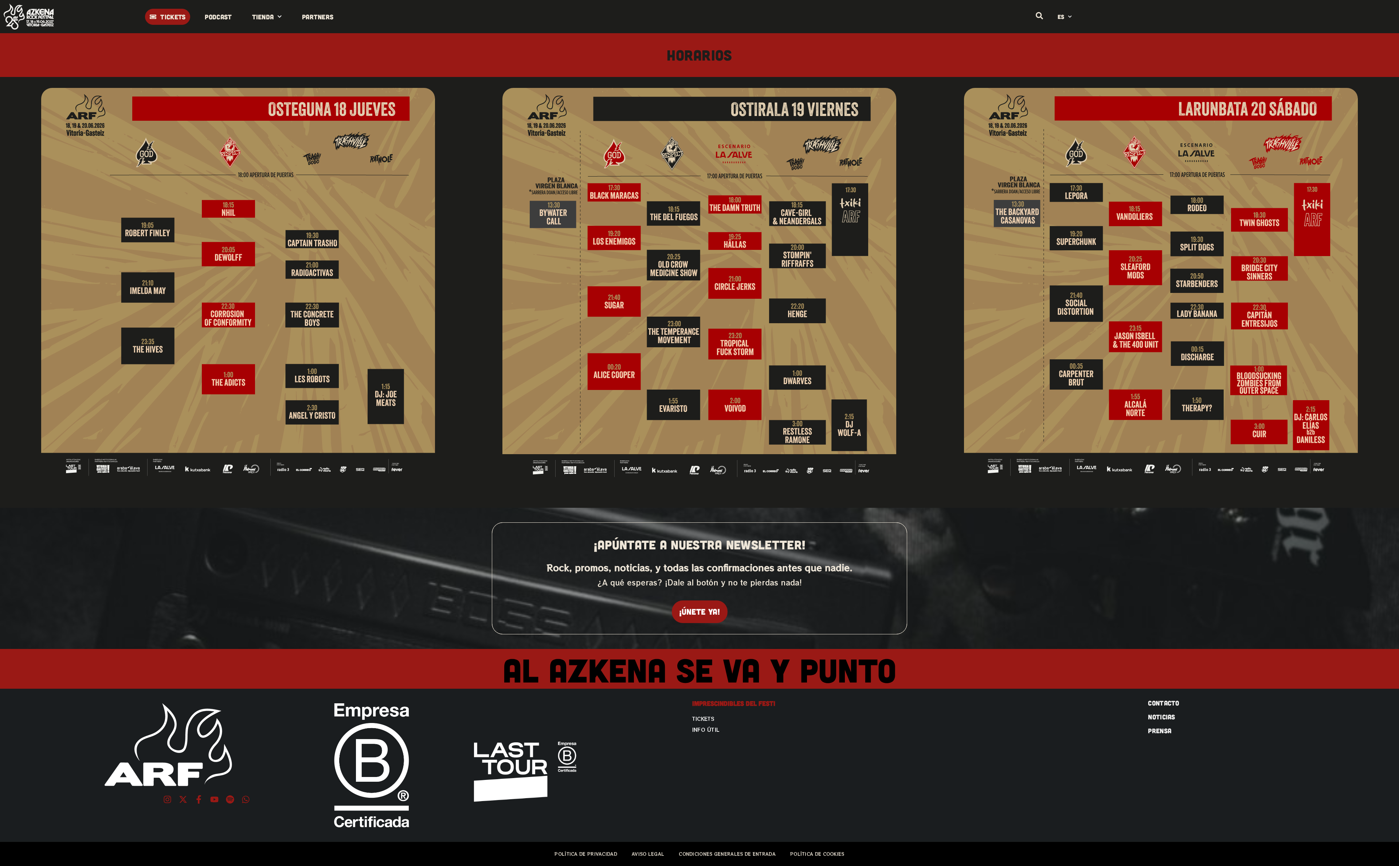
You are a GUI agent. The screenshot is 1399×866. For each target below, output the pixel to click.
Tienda (263, 17)
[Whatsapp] (246, 799)
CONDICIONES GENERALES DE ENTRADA (727, 854)
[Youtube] (214, 799)
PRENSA (1159, 731)
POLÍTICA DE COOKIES (817, 854)
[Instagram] (167, 799)
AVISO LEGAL (648, 854)
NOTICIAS (1161, 717)
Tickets (703, 718)
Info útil (706, 729)
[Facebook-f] (199, 799)
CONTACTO (1163, 703)
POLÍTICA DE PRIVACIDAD (585, 854)
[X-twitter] (183, 799)
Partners (317, 17)
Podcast (218, 17)
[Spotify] (230, 799)
